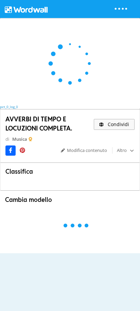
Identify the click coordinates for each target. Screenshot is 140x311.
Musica (19, 139)
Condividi (117, 124)
